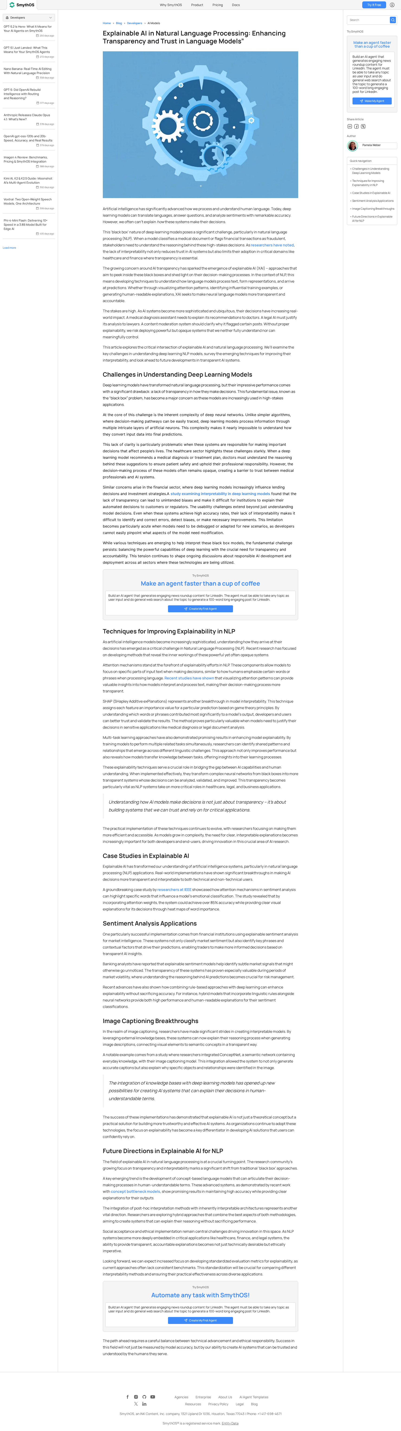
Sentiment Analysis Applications (373, 201)
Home (107, 23)
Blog (119, 23)
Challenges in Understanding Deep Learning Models (370, 171)
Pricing (218, 5)
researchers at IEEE (174, 889)
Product (197, 5)
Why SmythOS (171, 5)
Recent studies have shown (189, 678)
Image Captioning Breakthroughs (373, 209)
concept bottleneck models (135, 1191)
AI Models (154, 23)
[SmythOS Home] (21, 5)
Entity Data (230, 1423)
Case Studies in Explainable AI (371, 193)
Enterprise (203, 1397)
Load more (9, 248)
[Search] (393, 20)
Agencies (181, 1397)
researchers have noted (272, 245)
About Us (225, 1397)
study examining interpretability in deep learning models (220, 493)
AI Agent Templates (253, 1397)
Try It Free (374, 5)
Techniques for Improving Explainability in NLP (368, 183)
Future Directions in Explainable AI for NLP (372, 219)
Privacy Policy (218, 1404)
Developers (134, 23)
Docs (236, 5)
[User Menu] (392, 5)
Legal (240, 1404)
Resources (193, 1404)
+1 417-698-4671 (269, 1413)
